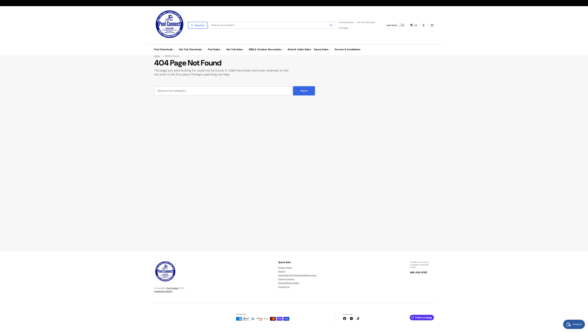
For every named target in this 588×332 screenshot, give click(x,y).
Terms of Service (286, 279)
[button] (432, 25)
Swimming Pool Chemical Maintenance (297, 275)
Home (157, 56)
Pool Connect (172, 288)
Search (304, 90)
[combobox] (272, 25)
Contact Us (283, 287)
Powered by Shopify (163, 291)
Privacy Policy (285, 268)
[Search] (332, 25)
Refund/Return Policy (288, 283)
